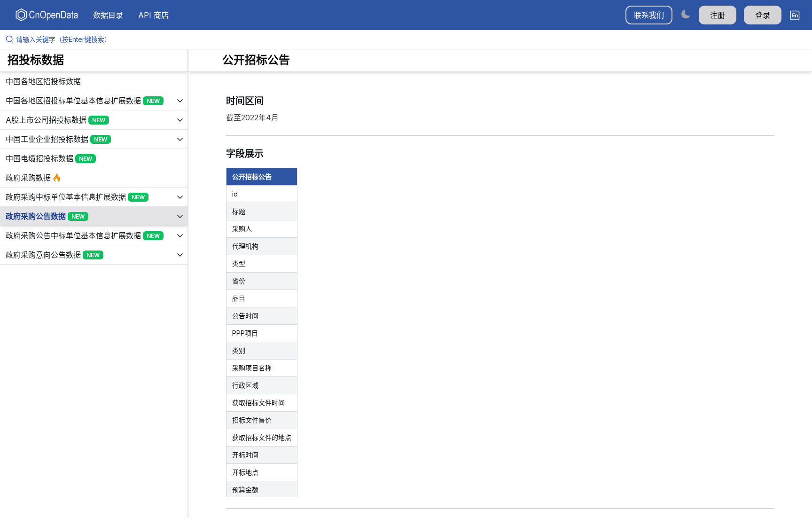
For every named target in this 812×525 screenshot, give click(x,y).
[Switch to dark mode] (685, 13)
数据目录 (108, 15)
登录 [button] (762, 15)
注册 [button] (717, 15)
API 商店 (153, 15)
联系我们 (649, 15)
